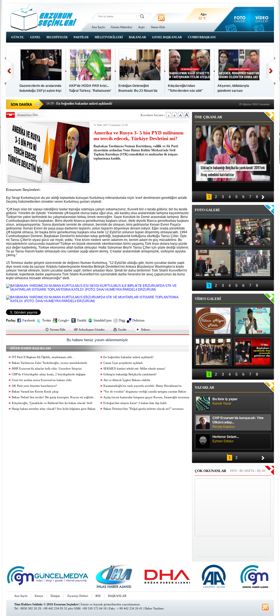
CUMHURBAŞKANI (201, 37)
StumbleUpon (103, 320)
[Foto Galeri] (238, 19)
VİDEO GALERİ (208, 299)
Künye (39, 595)
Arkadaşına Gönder (91, 329)
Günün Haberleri (121, 27)
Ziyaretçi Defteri (77, 595)
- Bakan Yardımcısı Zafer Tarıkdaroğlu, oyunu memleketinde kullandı (99, 104)
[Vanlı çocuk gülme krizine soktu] (252, 320)
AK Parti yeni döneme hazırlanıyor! (34, 385)
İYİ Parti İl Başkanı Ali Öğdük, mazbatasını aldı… (43, 357)
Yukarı (145, 329)
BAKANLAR (137, 37)
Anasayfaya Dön (27, 114)
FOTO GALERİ (207, 210)
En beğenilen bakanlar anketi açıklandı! (128, 357)
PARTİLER (81, 37)
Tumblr (81, 320)
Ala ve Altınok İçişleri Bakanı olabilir (126, 380)
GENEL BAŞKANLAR (167, 37)
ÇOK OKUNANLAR (210, 471)
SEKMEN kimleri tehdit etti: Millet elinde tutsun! (134, 368)
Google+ (64, 320)
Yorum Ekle (57, 329)
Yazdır (122, 329)
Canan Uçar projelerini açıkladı (123, 362)
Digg (122, 320)
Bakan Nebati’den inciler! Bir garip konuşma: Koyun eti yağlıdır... (54, 397)
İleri (270, 70)
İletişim (55, 595)
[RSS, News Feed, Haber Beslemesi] (161, 17)
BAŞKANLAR (117, 595)
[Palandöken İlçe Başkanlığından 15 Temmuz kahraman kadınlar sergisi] (252, 263)
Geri (9, 70)
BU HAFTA (247, 470)
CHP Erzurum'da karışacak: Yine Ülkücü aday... (238, 422)
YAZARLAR (204, 387)
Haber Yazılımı (154, 608)
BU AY (261, 470)
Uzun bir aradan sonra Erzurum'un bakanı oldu (42, 380)
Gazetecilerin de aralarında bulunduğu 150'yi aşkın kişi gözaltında (40, 91)
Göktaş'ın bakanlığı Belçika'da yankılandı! (130, 374)
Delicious (138, 320)
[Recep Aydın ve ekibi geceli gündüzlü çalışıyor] (252, 232)
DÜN (233, 470)
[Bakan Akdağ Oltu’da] (213, 263)
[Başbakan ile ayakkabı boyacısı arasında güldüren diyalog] (252, 352)
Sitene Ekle (158, 27)
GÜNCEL (17, 37)
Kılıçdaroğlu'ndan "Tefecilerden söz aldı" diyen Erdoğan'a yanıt (185, 91)
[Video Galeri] (262, 19)
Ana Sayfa (98, 27)
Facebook (28, 320)
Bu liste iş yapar (225, 401)
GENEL (35, 37)
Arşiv (141, 27)
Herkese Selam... (225, 439)
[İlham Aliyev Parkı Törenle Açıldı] (213, 320)
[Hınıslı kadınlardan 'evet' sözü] (213, 232)
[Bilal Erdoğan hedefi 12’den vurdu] (213, 352)
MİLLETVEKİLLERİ (109, 37)
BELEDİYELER (57, 37)
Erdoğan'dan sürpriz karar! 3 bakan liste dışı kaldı (135, 403)
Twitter (46, 320)
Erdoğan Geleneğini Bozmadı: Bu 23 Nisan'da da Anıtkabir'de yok (138, 91)
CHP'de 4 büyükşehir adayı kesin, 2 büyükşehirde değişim (49, 374)
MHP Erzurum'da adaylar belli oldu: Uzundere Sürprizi (47, 368)
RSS (98, 595)
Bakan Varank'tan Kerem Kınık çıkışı (35, 391)
